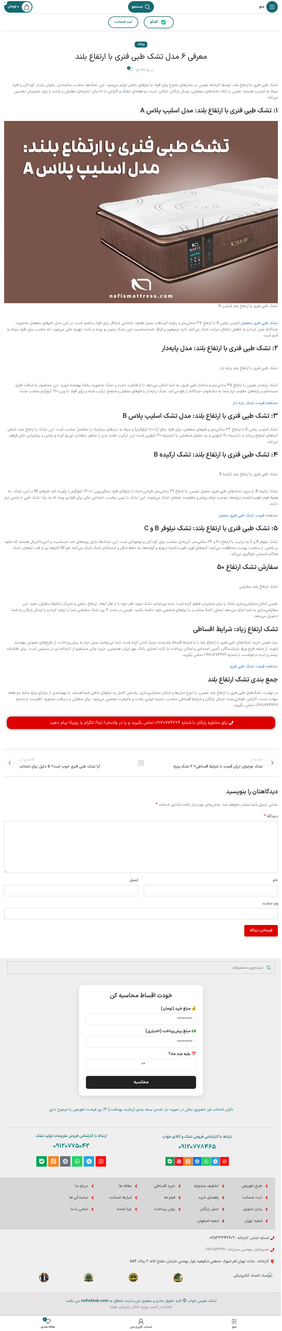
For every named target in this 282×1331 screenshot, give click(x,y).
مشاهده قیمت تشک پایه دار (255, 403)
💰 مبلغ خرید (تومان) (178, 1009)
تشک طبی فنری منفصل (259, 323)
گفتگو (154, 22)
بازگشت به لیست (141, 762)
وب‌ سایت (270, 903)
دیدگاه (271, 816)
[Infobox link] (178, 1280)
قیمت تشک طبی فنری (247, 666)
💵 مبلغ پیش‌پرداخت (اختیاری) (170, 1031)
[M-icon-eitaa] (188, 1161)
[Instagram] (224, 1161)
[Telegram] (215, 1161)
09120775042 (71, 1146)
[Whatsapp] (206, 1161)
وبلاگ (141, 44)
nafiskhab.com (94, 1301)
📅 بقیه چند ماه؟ (182, 1054)
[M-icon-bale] (170, 1161)
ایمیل (133, 880)
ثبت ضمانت (123, 22)
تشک (126, 91)
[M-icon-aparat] (179, 1161)
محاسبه (141, 1082)
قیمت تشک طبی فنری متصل (241, 515)
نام (275, 880)
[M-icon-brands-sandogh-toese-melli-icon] (197, 1161)
